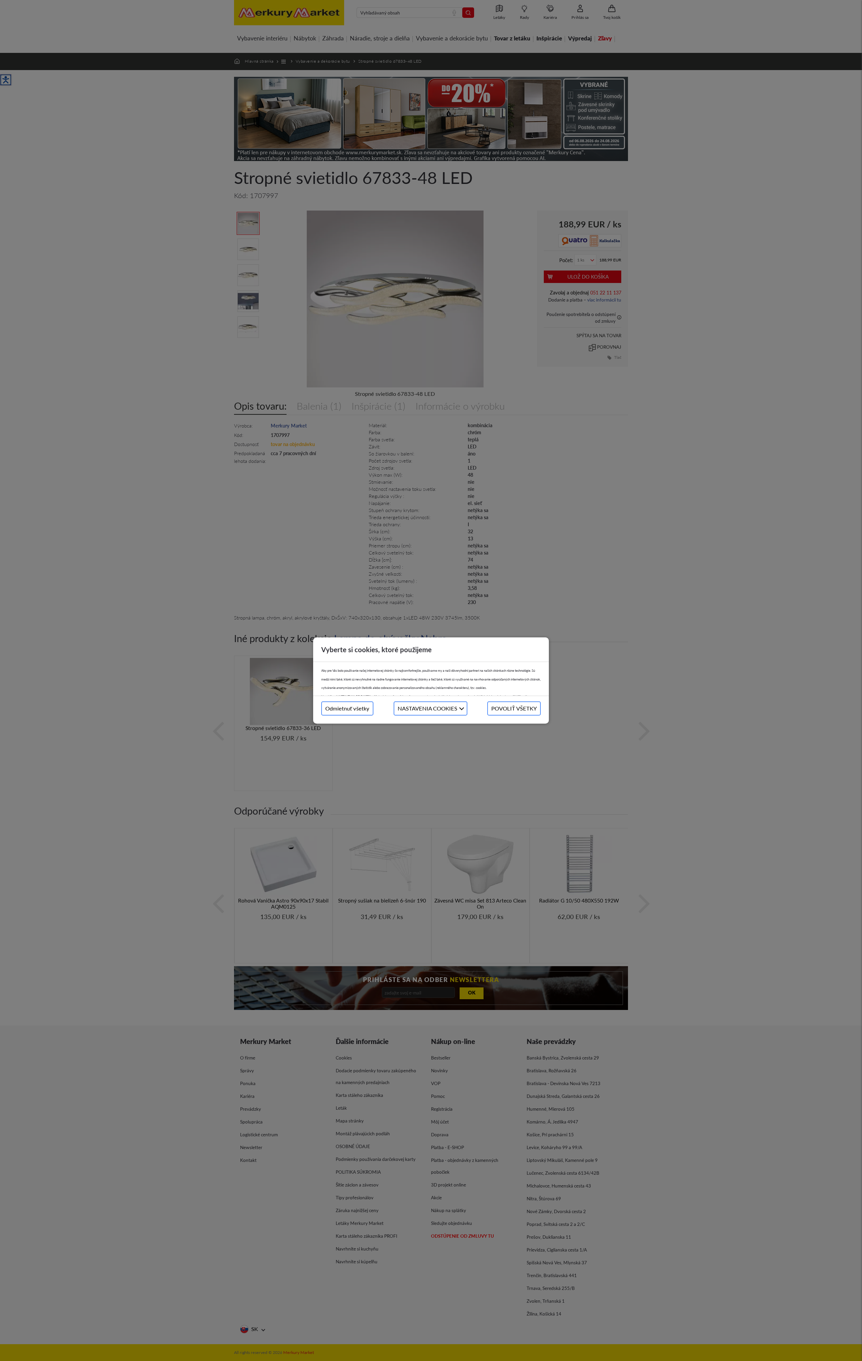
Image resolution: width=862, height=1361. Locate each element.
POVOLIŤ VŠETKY (514, 708)
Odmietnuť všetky (347, 708)
